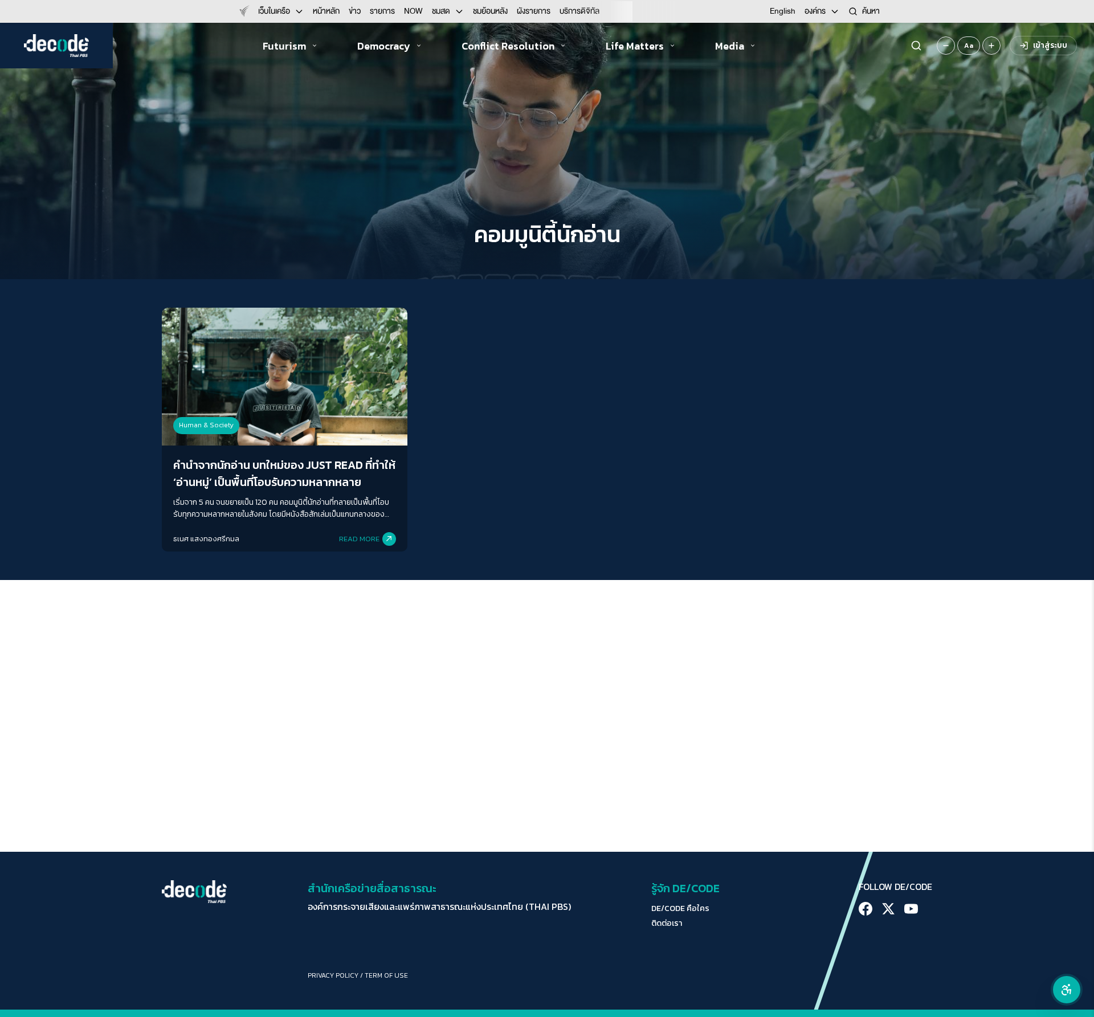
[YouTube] (911, 909)
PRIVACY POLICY (333, 975)
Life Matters (635, 46)
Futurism (284, 46)
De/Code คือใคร (680, 908)
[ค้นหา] (916, 45)
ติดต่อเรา (666, 923)
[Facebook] (865, 909)
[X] (888, 909)
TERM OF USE (386, 975)
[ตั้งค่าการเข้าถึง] (1066, 989)
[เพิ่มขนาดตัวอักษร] (991, 45)
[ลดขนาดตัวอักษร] (946, 45)
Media (729, 46)
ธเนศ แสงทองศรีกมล (206, 538)
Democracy (383, 46)
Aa (968, 45)
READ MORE (359, 538)
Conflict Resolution (508, 46)
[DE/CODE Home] (56, 45)
